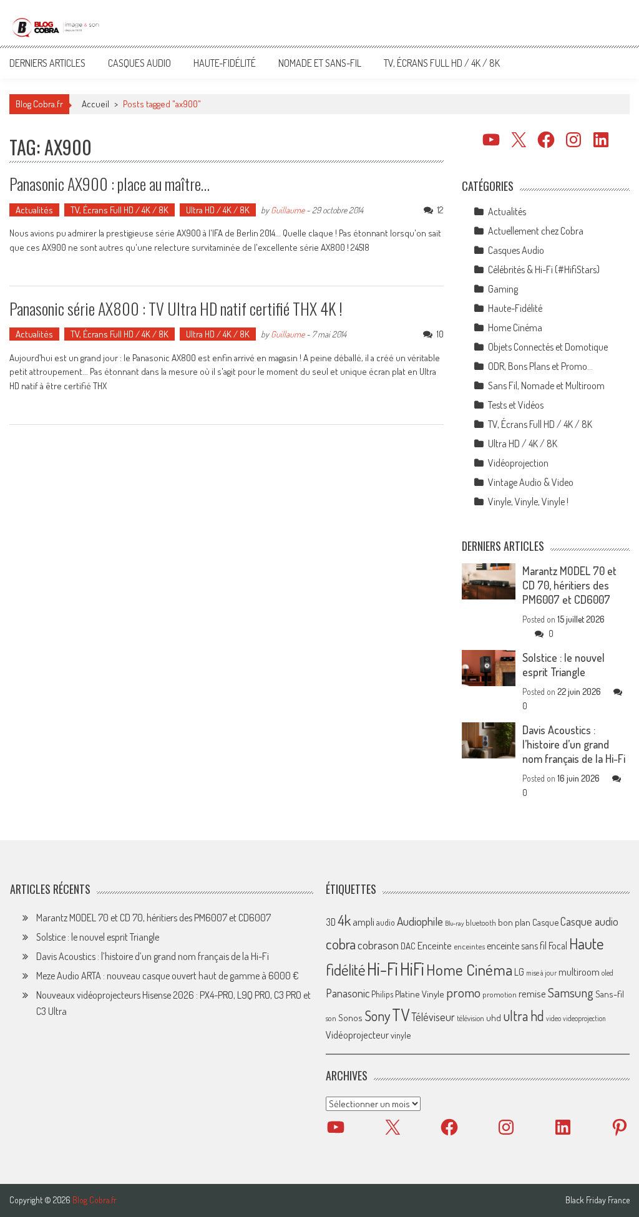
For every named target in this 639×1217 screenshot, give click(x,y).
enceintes (469, 946)
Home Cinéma (515, 327)
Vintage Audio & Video (530, 482)
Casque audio (589, 921)
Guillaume (288, 210)
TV (400, 1014)
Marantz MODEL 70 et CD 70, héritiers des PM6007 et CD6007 (569, 585)
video (553, 1018)
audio (385, 922)
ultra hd (523, 1015)
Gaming (503, 289)
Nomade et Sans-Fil (319, 63)
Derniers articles (47, 63)
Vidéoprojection (518, 463)
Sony (377, 1015)
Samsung (570, 992)
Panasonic (347, 993)
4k (344, 920)
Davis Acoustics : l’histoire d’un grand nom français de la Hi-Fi (573, 744)
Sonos (350, 1017)
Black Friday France (597, 1200)
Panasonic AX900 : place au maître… (109, 184)
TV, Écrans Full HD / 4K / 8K (442, 63)
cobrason (378, 945)
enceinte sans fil (517, 945)
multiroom (579, 972)
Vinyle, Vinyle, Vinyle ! (528, 501)
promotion (499, 994)
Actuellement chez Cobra (535, 231)
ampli (363, 921)
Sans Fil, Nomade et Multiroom (546, 385)
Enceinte (434, 945)
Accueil (95, 104)
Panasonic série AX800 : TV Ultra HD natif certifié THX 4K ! (176, 308)
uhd (493, 1017)
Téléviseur (433, 1017)
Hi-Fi (382, 968)
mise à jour (541, 972)
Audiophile (420, 921)
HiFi (412, 969)
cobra (341, 943)
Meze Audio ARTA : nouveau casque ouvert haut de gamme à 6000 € (167, 975)
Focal (558, 945)
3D (331, 922)
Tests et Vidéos (516, 405)
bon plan (514, 922)
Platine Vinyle (419, 993)
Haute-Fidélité (224, 63)
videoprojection (584, 1018)
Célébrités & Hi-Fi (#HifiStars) (544, 269)
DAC (408, 946)
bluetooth (481, 923)
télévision (470, 1018)
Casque (545, 922)
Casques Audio (139, 63)
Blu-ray (454, 923)
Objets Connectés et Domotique (548, 347)
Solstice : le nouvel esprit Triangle (563, 665)
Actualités (34, 210)
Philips (382, 994)
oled (607, 972)
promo (463, 992)
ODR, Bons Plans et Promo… (540, 366)
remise (532, 993)
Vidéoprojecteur (357, 1034)
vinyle (401, 1034)
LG (519, 972)
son (331, 1018)
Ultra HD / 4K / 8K (218, 210)
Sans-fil (609, 993)
